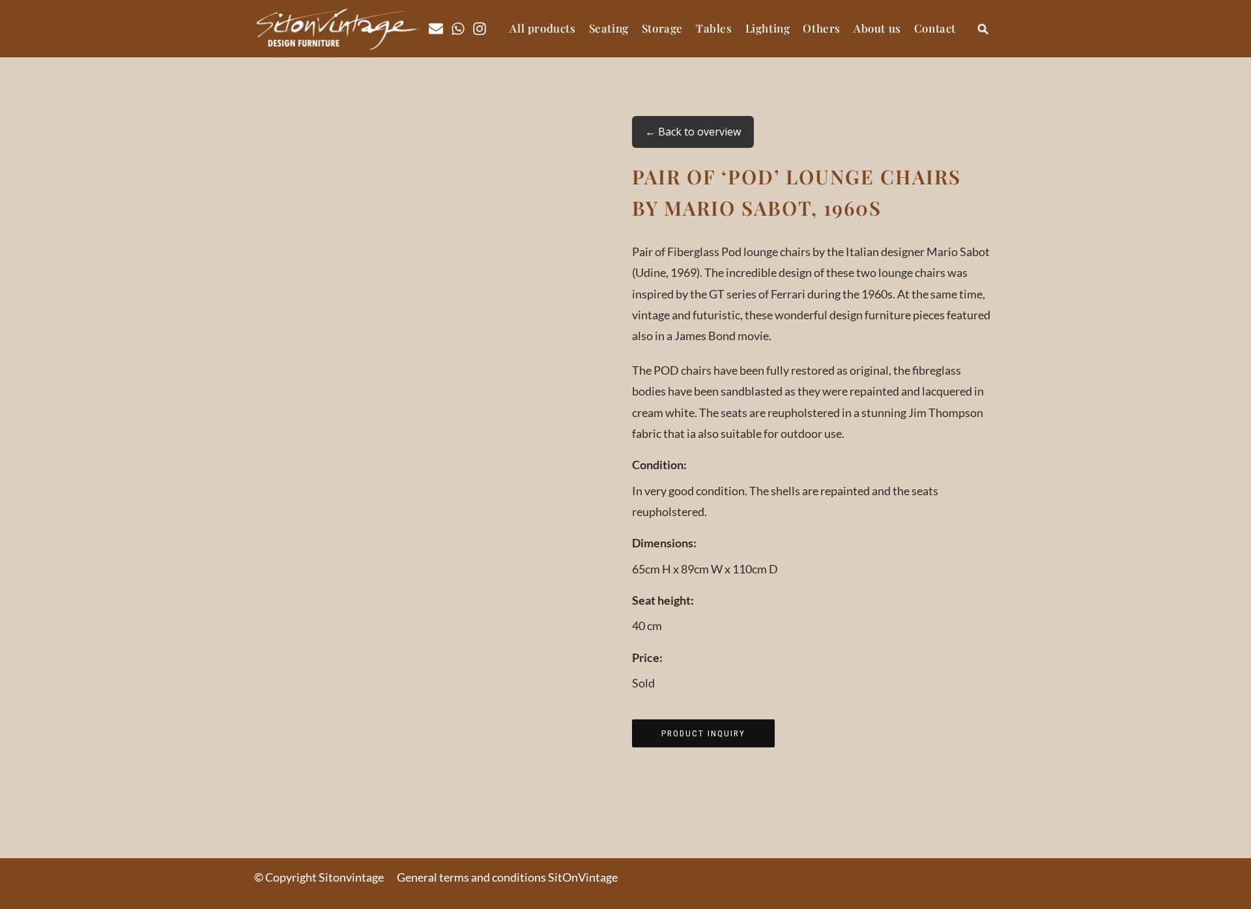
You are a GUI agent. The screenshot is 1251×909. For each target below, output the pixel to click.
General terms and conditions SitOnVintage (507, 877)
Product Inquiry (703, 733)
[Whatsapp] (458, 28)
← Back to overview (693, 131)
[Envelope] (436, 28)
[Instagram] (479, 28)
